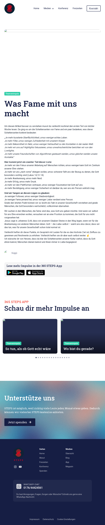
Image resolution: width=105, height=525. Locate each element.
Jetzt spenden (17, 422)
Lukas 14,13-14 (35, 175)
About (42, 458)
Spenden (43, 471)
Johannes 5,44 (25, 221)
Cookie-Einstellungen (66, 519)
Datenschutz (48, 519)
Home (36, 8)
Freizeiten (77, 8)
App (67, 462)
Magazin (69, 466)
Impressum (35, 519)
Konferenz (63, 8)
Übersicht (70, 453)
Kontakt (93, 8)
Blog (67, 458)
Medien (47, 8)
